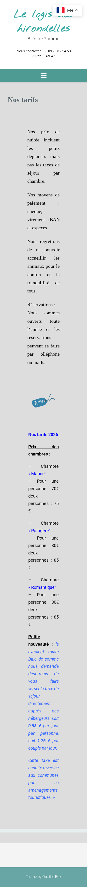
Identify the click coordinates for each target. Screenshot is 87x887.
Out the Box (51, 876)
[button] (43, 75)
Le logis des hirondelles (43, 21)
